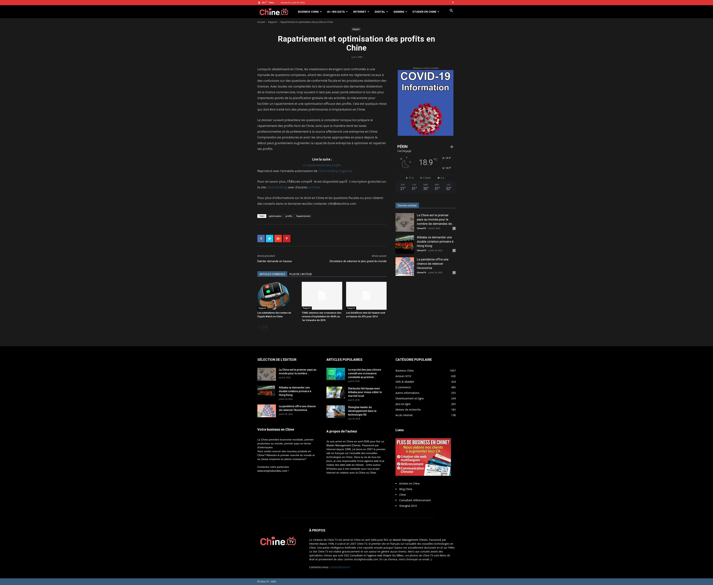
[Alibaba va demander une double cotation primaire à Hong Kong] (404, 244)
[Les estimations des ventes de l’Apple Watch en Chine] (277, 296)
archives (314, 187)
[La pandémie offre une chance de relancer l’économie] (404, 266)
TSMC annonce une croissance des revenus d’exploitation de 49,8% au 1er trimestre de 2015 (321, 316)
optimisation (275, 216)
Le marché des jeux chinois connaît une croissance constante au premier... (364, 373)
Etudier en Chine (424, 11)
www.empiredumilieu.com (272, 470)
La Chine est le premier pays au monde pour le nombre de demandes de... (435, 219)
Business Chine (308, 11)
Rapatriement (303, 216)
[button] (451, 11)
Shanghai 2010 (408, 506)
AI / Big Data (336, 11)
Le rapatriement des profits (322, 165)
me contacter (353, 468)
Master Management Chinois (343, 445)
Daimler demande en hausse (274, 261)
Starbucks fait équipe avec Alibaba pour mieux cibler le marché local (365, 392)
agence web (371, 460)
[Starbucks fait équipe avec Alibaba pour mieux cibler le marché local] (335, 393)
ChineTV (421, 228)
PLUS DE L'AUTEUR (300, 274)
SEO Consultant (353, 555)
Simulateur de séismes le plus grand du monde (358, 261)
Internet (359, 11)
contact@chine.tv (340, 567)
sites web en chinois (352, 464)
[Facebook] (453, 2)
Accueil (261, 22)
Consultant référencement (415, 500)
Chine (402, 494)
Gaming (398, 11)
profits (289, 216)
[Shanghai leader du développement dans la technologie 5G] (335, 411)
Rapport (272, 22)
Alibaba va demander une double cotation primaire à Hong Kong (435, 241)
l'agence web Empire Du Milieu (385, 555)
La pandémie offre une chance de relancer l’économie (432, 263)
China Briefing (277, 187)
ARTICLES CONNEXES (272, 274)
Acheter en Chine (409, 483)
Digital (380, 11)
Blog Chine (405, 489)
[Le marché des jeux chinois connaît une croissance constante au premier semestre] (335, 374)
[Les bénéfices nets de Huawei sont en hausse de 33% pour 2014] (366, 296)
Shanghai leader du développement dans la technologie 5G (362, 411)
